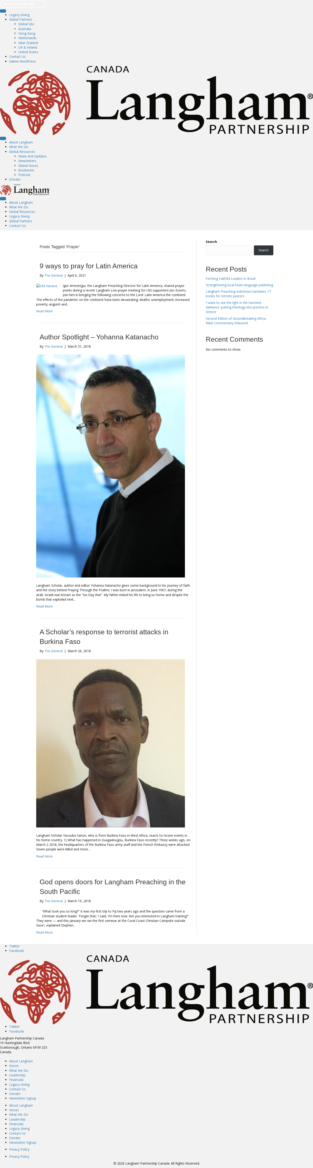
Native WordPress (22, 61)
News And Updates (32, 156)
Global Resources (22, 151)
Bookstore (26, 170)
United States (28, 52)
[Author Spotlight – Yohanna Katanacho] (110, 465)
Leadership (17, 1075)
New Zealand (28, 43)
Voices (14, 1066)
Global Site (26, 24)
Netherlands (27, 38)
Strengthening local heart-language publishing (239, 285)
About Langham (21, 142)
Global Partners (20, 19)
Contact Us (17, 56)
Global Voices (28, 165)
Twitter (14, 946)
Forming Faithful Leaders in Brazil (230, 278)
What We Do (18, 147)
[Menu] (3, 11)
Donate (14, 179)
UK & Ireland (27, 47)
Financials (16, 1079)
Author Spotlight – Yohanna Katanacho (99, 337)
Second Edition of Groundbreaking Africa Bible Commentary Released (236, 320)
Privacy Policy (19, 1149)
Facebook (16, 950)
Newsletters (27, 161)
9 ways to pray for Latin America (89, 266)
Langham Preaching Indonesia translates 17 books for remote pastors (238, 293)
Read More (44, 311)
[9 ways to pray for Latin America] (46, 285)
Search (211, 241)
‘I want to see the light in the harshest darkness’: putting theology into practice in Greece (237, 307)
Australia (24, 29)
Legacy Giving (19, 15)
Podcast (24, 175)
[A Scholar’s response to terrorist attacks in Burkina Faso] (110, 743)
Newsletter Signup (22, 1098)
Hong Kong (26, 33)
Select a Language (18, 3)
